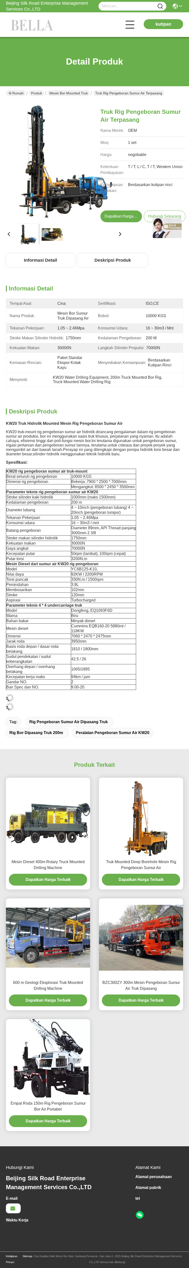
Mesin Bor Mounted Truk (68, 93)
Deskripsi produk (112, 260)
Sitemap (27, 1256)
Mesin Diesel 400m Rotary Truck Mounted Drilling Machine (48, 865)
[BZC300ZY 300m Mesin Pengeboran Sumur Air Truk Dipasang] (141, 938)
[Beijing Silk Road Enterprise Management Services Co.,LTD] (33, 24)
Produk (36, 93)
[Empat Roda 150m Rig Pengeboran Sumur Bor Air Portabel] (48, 1058)
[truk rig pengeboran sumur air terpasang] (64, 160)
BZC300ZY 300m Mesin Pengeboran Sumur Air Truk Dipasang (141, 985)
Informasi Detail (40, 260)
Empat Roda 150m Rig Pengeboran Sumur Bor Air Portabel (48, 1106)
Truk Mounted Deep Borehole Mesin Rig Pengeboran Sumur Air (141, 865)
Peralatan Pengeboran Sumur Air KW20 (112, 733)
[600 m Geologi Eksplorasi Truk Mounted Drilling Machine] (48, 938)
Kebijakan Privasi (11, 1259)
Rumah (18, 93)
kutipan (163, 24)
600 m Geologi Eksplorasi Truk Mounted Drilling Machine (48, 985)
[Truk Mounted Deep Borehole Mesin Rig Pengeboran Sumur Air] (141, 817)
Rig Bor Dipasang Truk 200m (36, 733)
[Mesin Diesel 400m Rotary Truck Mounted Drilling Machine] (48, 817)
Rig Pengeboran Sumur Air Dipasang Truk (68, 722)
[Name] (160, 6)
